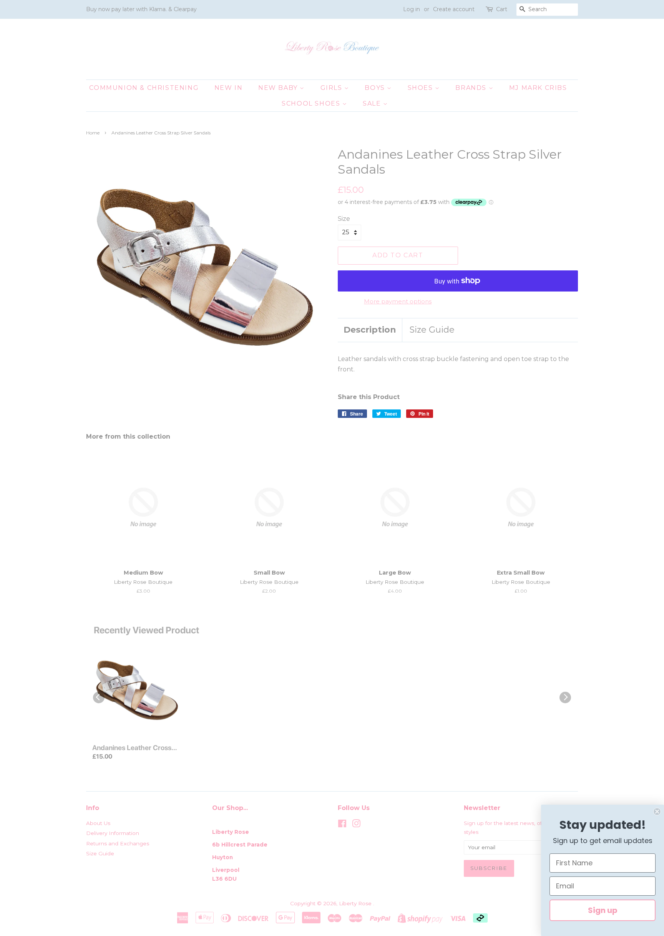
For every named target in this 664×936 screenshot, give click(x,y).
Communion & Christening (144, 87)
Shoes (421, 87)
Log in (411, 9)
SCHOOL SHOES (312, 103)
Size (344, 218)
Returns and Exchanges (117, 843)
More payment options (398, 301)
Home (93, 133)
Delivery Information (112, 833)
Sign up (603, 910)
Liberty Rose (356, 903)
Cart (501, 9)
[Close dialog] (657, 811)
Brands (471, 87)
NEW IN (228, 87)
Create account (454, 9)
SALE (373, 103)
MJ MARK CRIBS (538, 87)
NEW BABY (279, 87)
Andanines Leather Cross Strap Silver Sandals (131, 748)
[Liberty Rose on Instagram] (356, 825)
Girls (332, 87)
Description (370, 330)
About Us (98, 823)
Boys (376, 87)
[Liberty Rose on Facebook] (342, 825)
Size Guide (432, 330)
